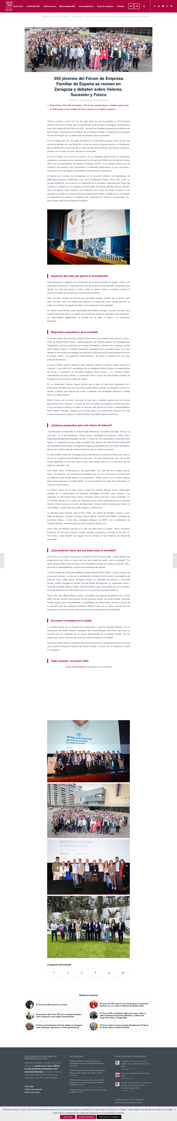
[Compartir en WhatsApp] (81, 973)
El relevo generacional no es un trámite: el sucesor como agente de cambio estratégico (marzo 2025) (136, 1085)
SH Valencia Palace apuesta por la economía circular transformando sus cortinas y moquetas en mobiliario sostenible (87, 1082)
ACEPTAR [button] (67, 1117)
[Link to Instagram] (167, 6)
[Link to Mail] (171, 6)
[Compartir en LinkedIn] (109, 973)
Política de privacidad (33, 1089)
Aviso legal (29, 1086)
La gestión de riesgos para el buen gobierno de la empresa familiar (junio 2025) (135, 1063)
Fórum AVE (104, 100)
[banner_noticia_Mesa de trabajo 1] (88, 49)
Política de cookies (32, 1092)
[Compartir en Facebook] (54, 973)
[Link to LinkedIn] (159, 6)
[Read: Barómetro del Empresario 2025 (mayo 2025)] (117, 1074)
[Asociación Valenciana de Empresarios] (9, 6)
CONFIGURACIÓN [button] (86, 1117)
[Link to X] (155, 6)
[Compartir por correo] (123, 973)
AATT (83, 100)
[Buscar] (144, 6)
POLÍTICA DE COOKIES (109, 1117)
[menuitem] (18, 6)
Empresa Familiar (92, 100)
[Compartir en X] (68, 973)
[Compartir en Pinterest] (95, 973)
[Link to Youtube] (163, 6)
